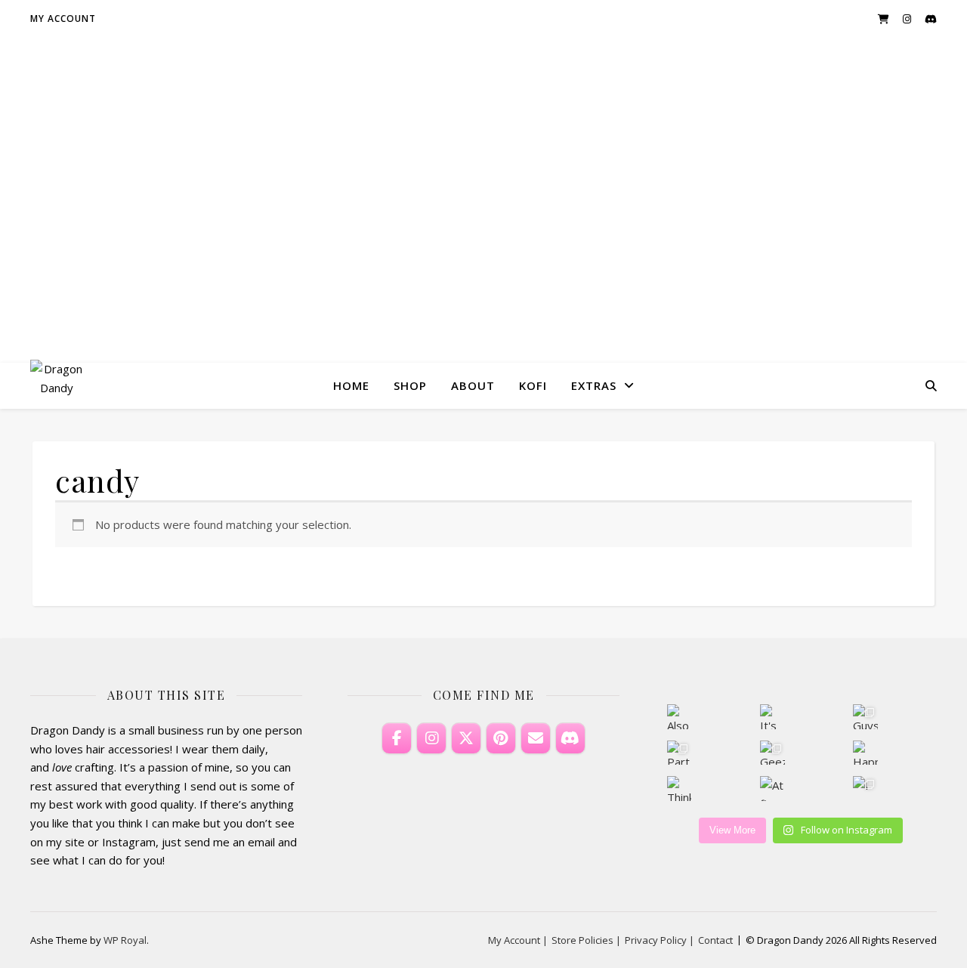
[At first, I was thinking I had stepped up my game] (772, 788)
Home (351, 385)
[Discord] (570, 738)
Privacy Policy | (659, 940)
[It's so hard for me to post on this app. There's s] (772, 716)
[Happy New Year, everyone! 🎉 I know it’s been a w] (865, 753)
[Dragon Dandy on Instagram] (431, 738)
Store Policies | (586, 940)
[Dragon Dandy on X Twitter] (466, 738)
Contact (715, 940)
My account (63, 18)
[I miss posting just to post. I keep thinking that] (865, 788)
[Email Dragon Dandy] (536, 738)
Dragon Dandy (484, 186)
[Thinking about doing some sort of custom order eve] (679, 788)
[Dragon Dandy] (56, 385)
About (473, 385)
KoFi (533, 385)
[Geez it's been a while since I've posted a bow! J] (772, 753)
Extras (593, 385)
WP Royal (125, 940)
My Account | (518, 940)
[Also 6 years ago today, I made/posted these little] (679, 716)
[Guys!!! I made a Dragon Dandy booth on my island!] (865, 716)
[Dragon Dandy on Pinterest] (501, 738)
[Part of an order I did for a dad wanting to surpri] (679, 753)
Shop (410, 385)
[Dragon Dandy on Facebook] (397, 738)
